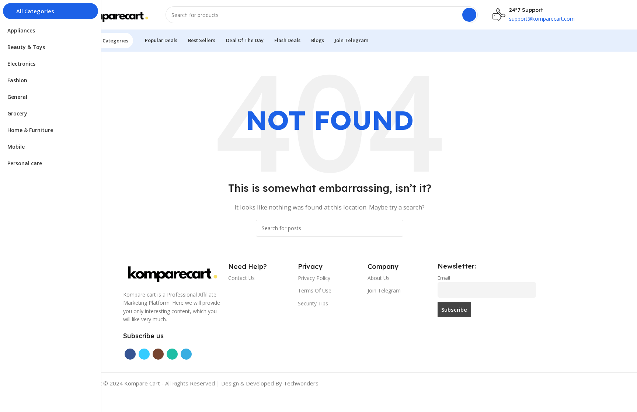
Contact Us (241, 277)
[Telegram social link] (186, 354)
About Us (379, 277)
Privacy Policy (314, 277)
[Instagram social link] (158, 354)
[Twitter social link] (144, 354)
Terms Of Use (314, 290)
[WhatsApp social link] (172, 354)
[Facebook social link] (130, 354)
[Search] (469, 15)
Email (444, 277)
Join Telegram (384, 290)
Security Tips (313, 303)
